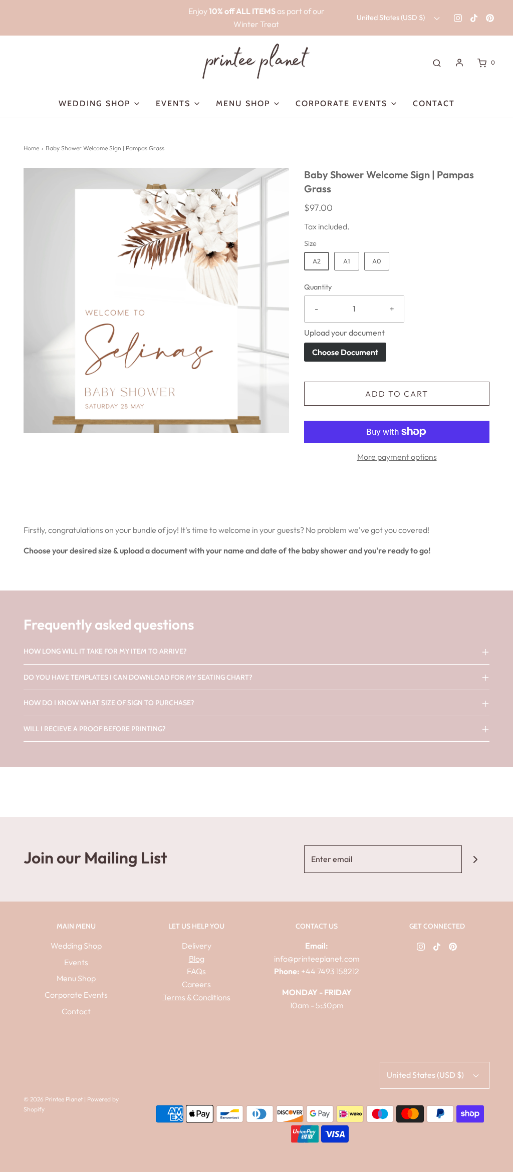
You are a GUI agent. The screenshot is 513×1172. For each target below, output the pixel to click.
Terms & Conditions (196, 997)
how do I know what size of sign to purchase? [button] (109, 702)
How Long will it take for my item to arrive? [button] (105, 651)
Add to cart (396, 394)
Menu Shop (76, 978)
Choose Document (345, 352)
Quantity (318, 286)
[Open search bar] (437, 62)
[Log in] (459, 62)
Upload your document (344, 333)
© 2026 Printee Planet (54, 1099)
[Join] (475, 859)
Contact (434, 103)
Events (76, 962)
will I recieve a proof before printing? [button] (95, 728)
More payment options (397, 457)
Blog (196, 959)
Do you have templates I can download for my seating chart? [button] (138, 677)
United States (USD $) (391, 17)
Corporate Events (76, 995)
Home (31, 148)
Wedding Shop (76, 946)
